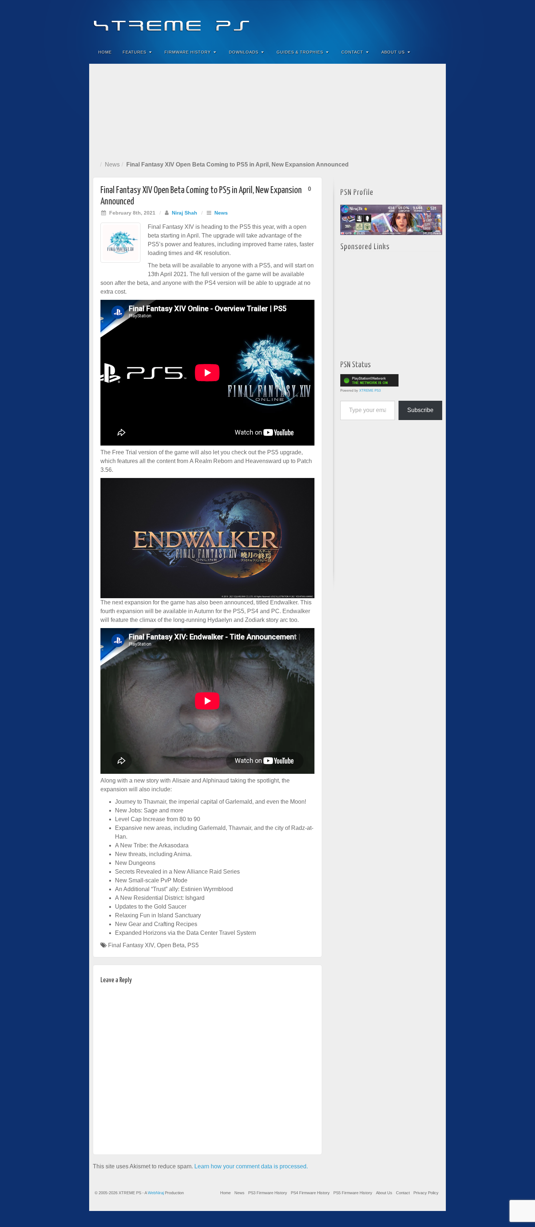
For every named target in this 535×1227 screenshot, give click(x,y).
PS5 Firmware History (352, 1193)
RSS (435, 21)
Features (134, 52)
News (112, 164)
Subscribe (420, 410)
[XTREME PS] (267, 21)
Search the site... (435, 52)
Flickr (406, 21)
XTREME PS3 (370, 390)
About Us (393, 52)
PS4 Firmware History (310, 1193)
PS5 (193, 945)
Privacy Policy (426, 1193)
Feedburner (396, 21)
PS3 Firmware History (267, 1193)
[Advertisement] (267, 110)
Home (105, 52)
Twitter (415, 21)
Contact (352, 52)
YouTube (425, 21)
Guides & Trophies (300, 52)
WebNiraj (156, 1193)
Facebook (386, 21)
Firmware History (188, 52)
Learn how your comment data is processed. (251, 1166)
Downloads (243, 52)
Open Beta (171, 945)
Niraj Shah (184, 213)
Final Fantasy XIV (131, 945)
